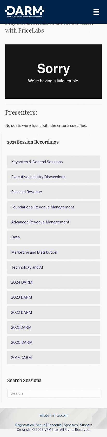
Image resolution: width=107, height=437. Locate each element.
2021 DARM (21, 327)
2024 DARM (21, 282)
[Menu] (96, 11)
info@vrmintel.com (53, 415)
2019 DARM (21, 357)
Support (86, 425)
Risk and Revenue (26, 192)
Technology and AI (27, 267)
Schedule (55, 425)
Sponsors (71, 425)
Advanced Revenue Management (40, 222)
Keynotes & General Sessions (37, 162)
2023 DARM (21, 297)
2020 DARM (21, 342)
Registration (24, 425)
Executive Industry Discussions (38, 177)
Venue (40, 425)
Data (15, 237)
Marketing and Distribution (34, 252)
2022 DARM (21, 312)
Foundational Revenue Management (42, 207)
